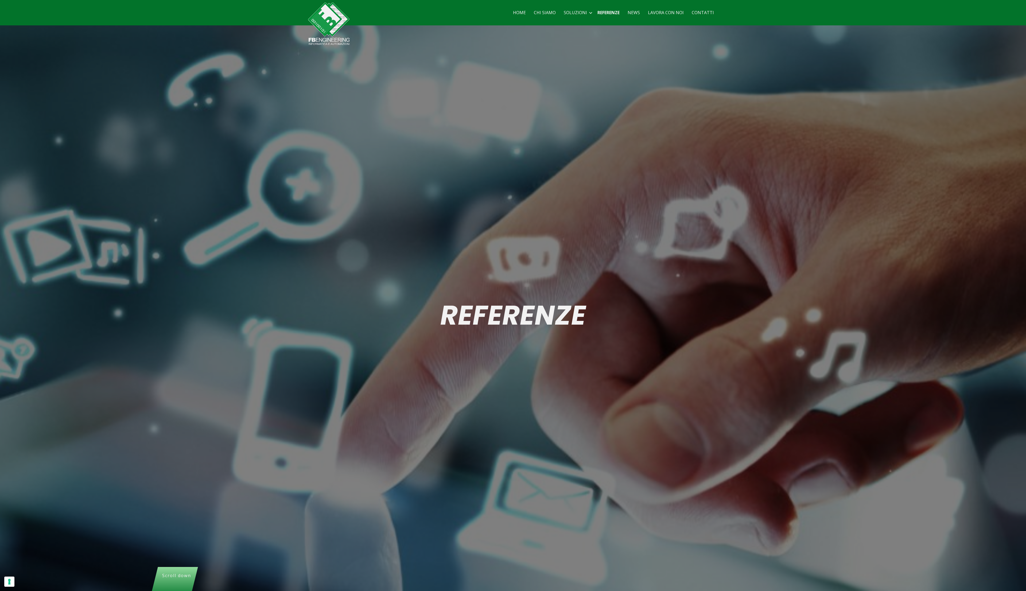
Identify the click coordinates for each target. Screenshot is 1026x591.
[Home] (328, 23)
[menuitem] (519, 12)
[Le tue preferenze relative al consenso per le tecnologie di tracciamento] (9, 582)
